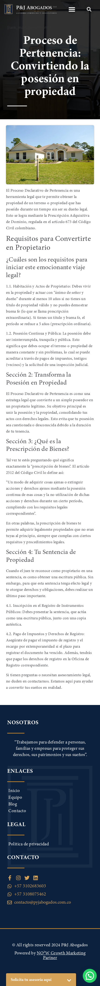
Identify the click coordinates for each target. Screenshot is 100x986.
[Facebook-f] (9, 877)
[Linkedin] (35, 877)
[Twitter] (27, 877)
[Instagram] (18, 877)
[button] (72, 9)
